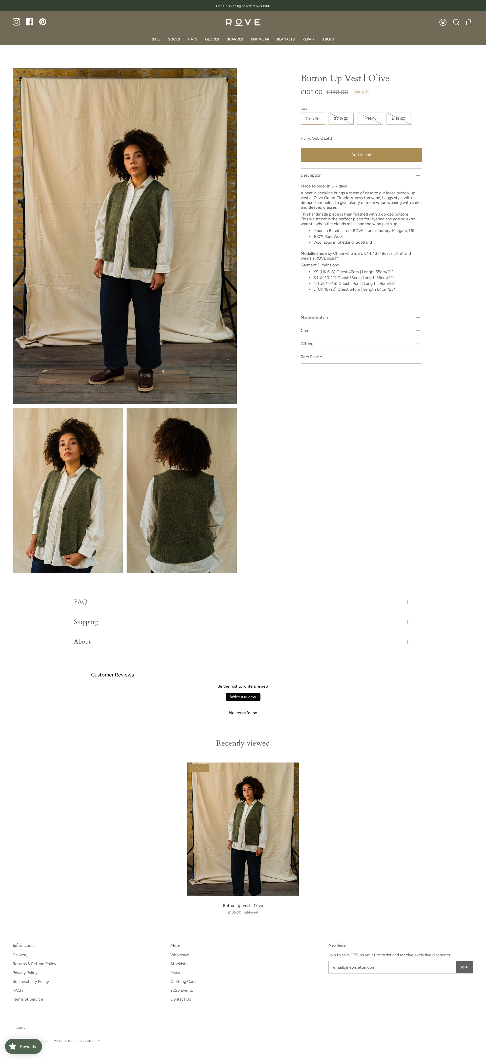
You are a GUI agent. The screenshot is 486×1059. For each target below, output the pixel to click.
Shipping (86, 622)
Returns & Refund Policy (34, 963)
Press (175, 972)
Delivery (20, 954)
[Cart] (469, 22)
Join (464, 967)
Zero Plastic (311, 356)
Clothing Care (183, 981)
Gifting (307, 343)
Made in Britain (314, 317)
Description (311, 175)
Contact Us (180, 999)
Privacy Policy (25, 972)
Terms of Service (28, 999)
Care (305, 330)
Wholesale (179, 954)
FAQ (81, 602)
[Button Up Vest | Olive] (243, 829)
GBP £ (21, 1027)
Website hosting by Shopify (77, 1041)
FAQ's (18, 990)
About (82, 642)
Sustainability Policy (31, 981)
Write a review (243, 696)
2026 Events (181, 990)
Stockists (178, 963)
